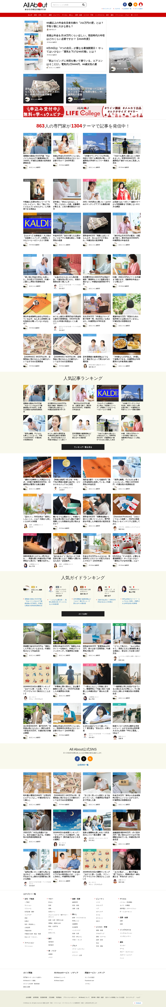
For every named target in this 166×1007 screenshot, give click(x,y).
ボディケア (99, 911)
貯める (50, 902)
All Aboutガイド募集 (29, 980)
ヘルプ (138, 997)
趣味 (112, 15)
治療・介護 (75, 908)
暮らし (71, 15)
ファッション (119, 15)
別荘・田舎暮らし (30, 924)
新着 (35, 15)
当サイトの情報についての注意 (114, 997)
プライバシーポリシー (70, 997)
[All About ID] (141, 4)
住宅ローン (51, 911)
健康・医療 (76, 899)
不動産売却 (28, 930)
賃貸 (26, 918)
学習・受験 (99, 946)
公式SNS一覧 (127, 8)
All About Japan (59, 980)
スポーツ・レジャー (126, 955)
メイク (98, 902)
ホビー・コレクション (126, 952)
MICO (98, 921)
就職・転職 (99, 930)
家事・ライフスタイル (79, 917)
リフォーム (28, 908)
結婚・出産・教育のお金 (55, 920)
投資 (49, 905)
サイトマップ (107, 8)
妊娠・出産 (75, 933)
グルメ (127, 15)
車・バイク (134, 15)
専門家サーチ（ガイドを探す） (32, 977)
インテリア (28, 915)
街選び (27, 921)
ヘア (97, 908)
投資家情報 (43, 997)
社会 (97, 943)
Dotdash (138, 1003)
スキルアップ (100, 933)
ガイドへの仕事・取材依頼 (31, 984)
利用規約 (59, 997)
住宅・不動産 (29, 899)
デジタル (64, 15)
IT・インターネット (126, 911)
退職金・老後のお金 (54, 923)
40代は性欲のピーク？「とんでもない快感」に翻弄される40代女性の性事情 (131, 601)
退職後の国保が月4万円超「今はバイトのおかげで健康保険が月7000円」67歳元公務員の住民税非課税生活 (34, 602)
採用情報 (36, 997)
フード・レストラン (78, 949)
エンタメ (122, 945)
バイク (50, 957)
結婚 (121, 924)
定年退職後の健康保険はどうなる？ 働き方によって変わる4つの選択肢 (82, 601)
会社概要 (28, 997)
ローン (50, 929)
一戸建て (27, 902)
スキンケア (99, 905)
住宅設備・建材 (29, 911)
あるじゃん (51, 932)
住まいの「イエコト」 (31, 937)
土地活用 (27, 927)
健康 (50, 15)
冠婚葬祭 (75, 924)
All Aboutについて (84, 997)
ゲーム (122, 948)
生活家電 (75, 927)
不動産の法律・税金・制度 (33, 934)
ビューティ (56, 15)
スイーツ (75, 952)
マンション (28, 905)
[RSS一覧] (135, 4)
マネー (45, 15)
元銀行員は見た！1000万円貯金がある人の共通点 (107, 601)
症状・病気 (75, 905)
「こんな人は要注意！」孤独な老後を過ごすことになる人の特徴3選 (58, 602)
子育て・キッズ (77, 940)
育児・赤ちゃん (77, 936)
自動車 (50, 954)
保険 (49, 908)
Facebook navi (89, 980)
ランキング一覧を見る (83, 447)
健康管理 (75, 902)
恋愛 (121, 921)
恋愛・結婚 (78, 15)
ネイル (98, 915)
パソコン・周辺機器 (126, 902)
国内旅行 (51, 945)
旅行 (107, 15)
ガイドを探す (139, 8)
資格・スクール (101, 936)
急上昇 (30, 15)
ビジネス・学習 (88, 15)
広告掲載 (51, 997)
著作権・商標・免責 (97, 997)
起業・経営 (99, 940)
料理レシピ (75, 921)
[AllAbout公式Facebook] (125, 4)
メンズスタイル (99, 15)
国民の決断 (26, 987)
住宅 (40, 15)
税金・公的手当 (53, 926)
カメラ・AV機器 (125, 905)
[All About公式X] (130, 4)
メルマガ (117, 8)
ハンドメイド (76, 930)
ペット (122, 958)
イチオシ (87, 984)
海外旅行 (51, 942)
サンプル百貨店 (89, 977)
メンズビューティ (125, 936)
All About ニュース (59, 977)
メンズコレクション (126, 933)
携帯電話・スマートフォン (128, 908)
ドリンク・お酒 (77, 955)
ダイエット (99, 918)
